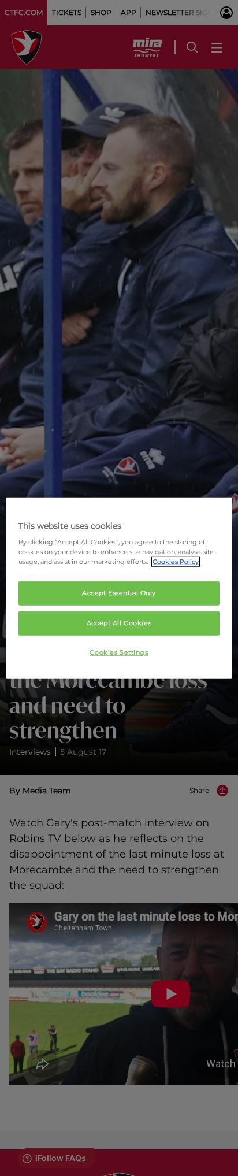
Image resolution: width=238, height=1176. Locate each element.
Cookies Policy (176, 562)
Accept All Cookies (119, 623)
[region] (119, 588)
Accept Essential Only (119, 593)
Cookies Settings (119, 652)
